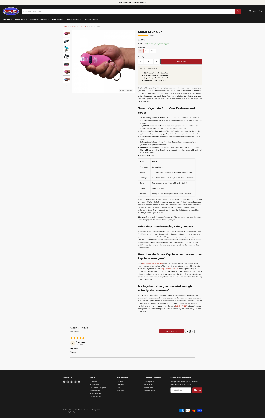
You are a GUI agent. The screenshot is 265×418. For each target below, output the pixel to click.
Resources (120, 391)
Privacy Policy (148, 388)
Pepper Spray (20, 19)
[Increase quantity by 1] (156, 61)
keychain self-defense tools (152, 263)
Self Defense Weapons (39, 19)
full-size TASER (181, 306)
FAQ (118, 388)
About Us (120, 382)
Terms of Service (149, 391)
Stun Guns (7, 19)
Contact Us (120, 385)
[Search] (238, 11)
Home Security (57, 19)
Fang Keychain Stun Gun (169, 269)
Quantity (141, 57)
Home (65, 26)
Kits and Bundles (90, 19)
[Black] (153, 53)
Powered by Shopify (69, 412)
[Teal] (147, 53)
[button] (253, 11)
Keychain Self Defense (77, 26)
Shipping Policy (149, 382)
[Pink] (141, 53)
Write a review (171, 331)
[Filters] (187, 331)
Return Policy (148, 385)
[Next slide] (66, 85)
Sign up (197, 390)
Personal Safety (73, 19)
